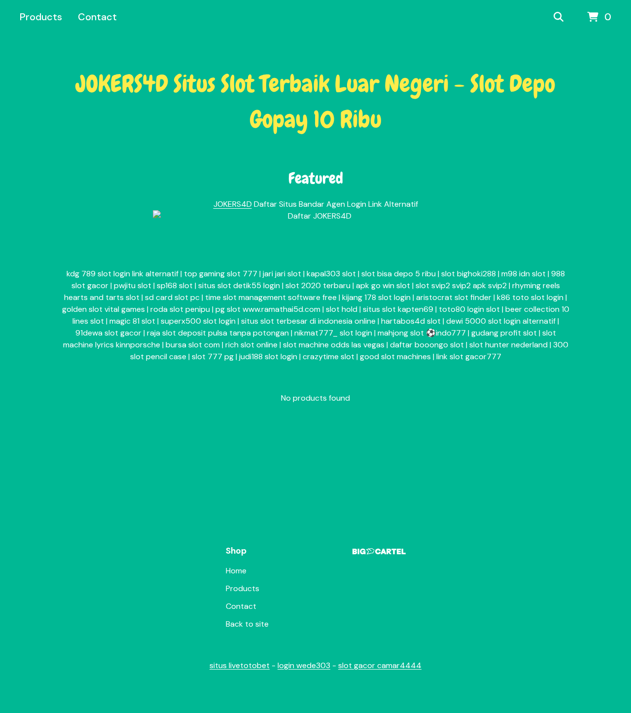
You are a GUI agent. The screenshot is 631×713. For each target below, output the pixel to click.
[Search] (558, 17)
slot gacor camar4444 (379, 665)
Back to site (247, 624)
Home (236, 570)
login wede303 (304, 665)
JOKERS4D (232, 204)
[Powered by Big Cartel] (379, 551)
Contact (97, 16)
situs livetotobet (240, 665)
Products (41, 16)
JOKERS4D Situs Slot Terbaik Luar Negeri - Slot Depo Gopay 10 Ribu (315, 102)
